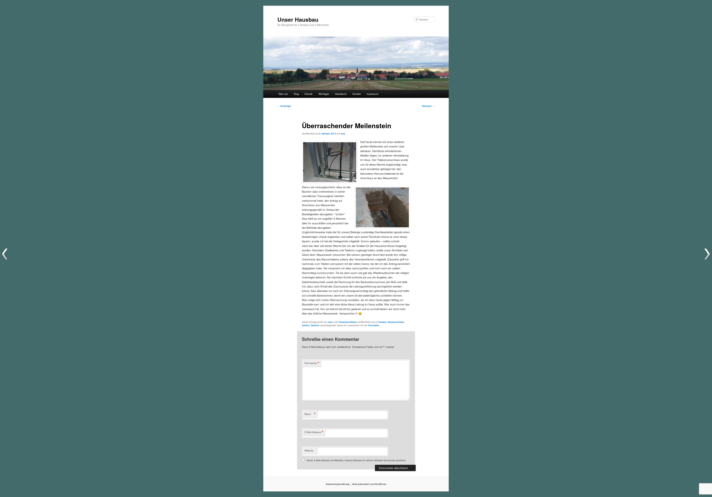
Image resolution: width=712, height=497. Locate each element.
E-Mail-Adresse (313, 432)
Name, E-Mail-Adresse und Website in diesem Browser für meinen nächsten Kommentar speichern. (356, 460)
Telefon (305, 325)
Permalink (373, 325)
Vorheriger (284, 106)
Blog (296, 94)
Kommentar (311, 363)
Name (310, 414)
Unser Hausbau (297, 19)
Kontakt (356, 94)
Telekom (315, 325)
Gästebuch (341, 94)
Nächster (428, 106)
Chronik (308, 94)
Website (308, 450)
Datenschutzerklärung (337, 484)
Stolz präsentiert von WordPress (369, 484)
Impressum (373, 94)
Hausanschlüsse (348, 322)
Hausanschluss (396, 322)
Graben (382, 322)
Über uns (283, 94)
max (343, 133)
